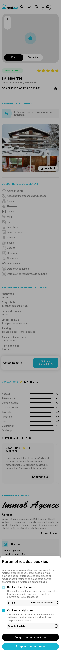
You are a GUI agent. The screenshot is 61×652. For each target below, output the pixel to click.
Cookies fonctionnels (21, 587)
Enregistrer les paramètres (30, 637)
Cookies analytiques (20, 610)
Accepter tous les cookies (30, 646)
